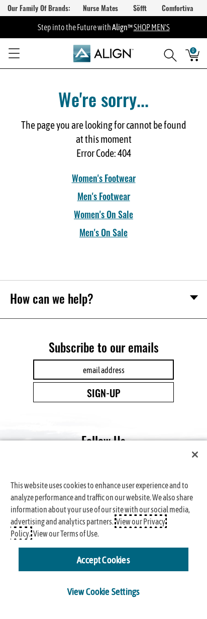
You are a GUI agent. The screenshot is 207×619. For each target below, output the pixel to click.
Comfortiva (177, 8)
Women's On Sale (103, 213)
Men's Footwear (103, 195)
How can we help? (51, 298)
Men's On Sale (103, 231)
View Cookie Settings (103, 591)
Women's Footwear (104, 177)
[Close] (195, 455)
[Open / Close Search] (166, 53)
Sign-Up (104, 392)
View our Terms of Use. (66, 533)
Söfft (140, 8)
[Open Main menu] (14, 53)
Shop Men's (152, 27)
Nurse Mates (100, 8)
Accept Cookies (103, 559)
